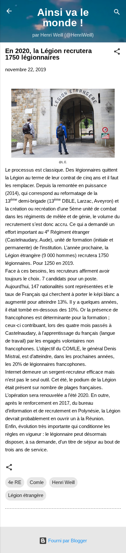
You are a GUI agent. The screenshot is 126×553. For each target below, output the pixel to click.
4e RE (14, 482)
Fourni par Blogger (67, 540)
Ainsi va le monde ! (63, 17)
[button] (117, 53)
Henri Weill (63, 482)
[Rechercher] (117, 13)
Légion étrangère (25, 495)
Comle (37, 482)
